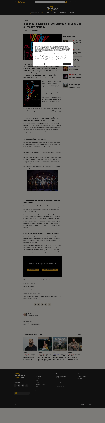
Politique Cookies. (66, 55)
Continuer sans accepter (68, 43)
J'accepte (66, 64)
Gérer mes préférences (40, 64)
